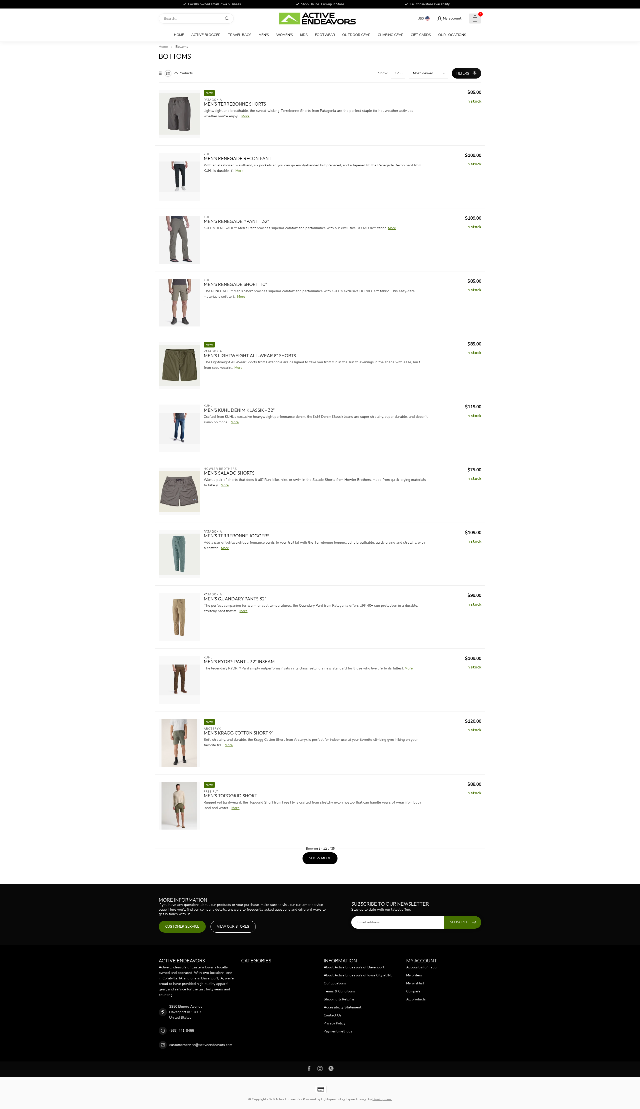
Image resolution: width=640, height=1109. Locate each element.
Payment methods (338, 1031)
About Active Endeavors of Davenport (354, 967)
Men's (264, 35)
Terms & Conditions (339, 991)
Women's (284, 35)
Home (179, 35)
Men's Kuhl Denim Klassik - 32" (239, 410)
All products (416, 999)
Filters (463, 73)
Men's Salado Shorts (229, 473)
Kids (304, 35)
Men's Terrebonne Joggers (237, 536)
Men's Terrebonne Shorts (235, 104)
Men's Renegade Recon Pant (238, 158)
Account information (422, 967)
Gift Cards (421, 35)
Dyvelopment (382, 1099)
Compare (413, 991)
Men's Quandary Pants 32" (235, 599)
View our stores (233, 926)
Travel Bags (240, 35)
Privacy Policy (334, 1023)
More (246, 116)
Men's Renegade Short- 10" (235, 284)
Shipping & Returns (339, 999)
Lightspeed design (354, 1099)
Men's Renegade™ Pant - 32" (236, 221)
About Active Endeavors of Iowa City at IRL (358, 975)
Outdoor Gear (356, 35)
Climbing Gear (391, 35)
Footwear (325, 35)
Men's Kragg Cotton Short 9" (239, 733)
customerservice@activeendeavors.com (200, 1044)
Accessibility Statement (342, 1007)
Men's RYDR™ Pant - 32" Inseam (239, 661)
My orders (414, 975)
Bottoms (182, 47)
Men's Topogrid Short (230, 796)
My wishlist (415, 983)
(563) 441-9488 (181, 1030)
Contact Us (333, 1015)
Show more (320, 858)
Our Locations (452, 35)
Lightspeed (329, 1099)
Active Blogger (205, 35)
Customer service (182, 926)
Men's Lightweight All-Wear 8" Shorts (250, 355)
